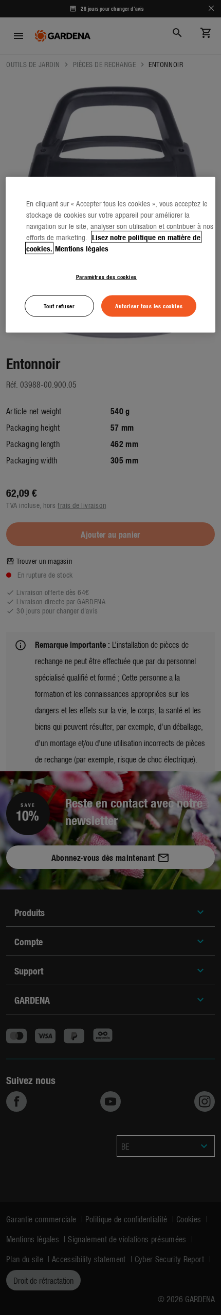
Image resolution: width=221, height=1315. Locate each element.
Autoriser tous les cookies (148, 306)
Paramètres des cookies (106, 276)
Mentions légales (81, 248)
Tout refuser (59, 306)
